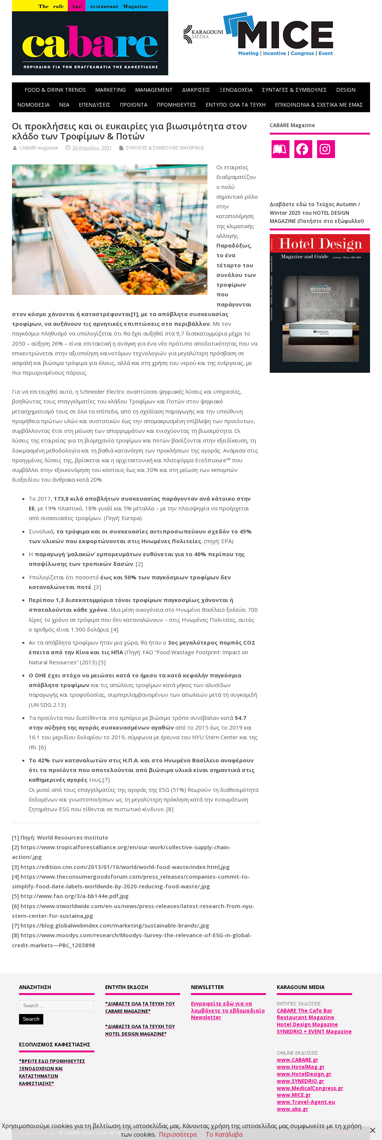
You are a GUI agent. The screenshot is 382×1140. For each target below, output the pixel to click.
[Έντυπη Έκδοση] (280, 149)
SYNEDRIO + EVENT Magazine (314, 1031)
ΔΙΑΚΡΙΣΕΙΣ (196, 89)
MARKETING (110, 89)
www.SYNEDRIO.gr (300, 1081)
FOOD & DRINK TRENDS (55, 89)
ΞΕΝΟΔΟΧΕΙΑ (236, 89)
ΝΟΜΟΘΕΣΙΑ (33, 104)
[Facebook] (303, 149)
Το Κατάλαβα (224, 1134)
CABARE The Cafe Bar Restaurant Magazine (305, 1014)
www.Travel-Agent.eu (306, 1102)
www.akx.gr (292, 1109)
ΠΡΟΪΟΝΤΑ (133, 104)
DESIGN (346, 89)
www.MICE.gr (294, 1095)
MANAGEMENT (154, 89)
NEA (64, 104)
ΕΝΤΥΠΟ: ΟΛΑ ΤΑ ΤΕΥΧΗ (236, 104)
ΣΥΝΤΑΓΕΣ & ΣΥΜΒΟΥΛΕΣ (294, 89)
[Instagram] (326, 149)
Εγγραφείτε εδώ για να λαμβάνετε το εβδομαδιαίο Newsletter (228, 1010)
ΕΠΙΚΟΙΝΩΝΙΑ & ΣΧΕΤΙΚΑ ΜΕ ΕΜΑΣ (319, 104)
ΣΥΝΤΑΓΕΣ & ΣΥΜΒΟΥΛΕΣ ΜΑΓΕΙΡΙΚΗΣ (165, 148)
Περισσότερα (178, 1134)
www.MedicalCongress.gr (310, 1088)
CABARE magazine (38, 148)
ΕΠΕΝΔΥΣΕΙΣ (94, 104)
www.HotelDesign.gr (304, 1074)
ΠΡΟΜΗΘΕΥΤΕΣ (176, 104)
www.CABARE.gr (297, 1059)
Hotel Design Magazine (307, 1024)
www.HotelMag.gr (301, 1067)
